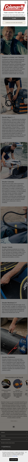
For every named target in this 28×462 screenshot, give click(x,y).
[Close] (25, 2)
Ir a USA (14, 18)
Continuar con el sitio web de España (14, 22)
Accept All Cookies (13, 459)
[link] (14, 8)
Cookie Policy (15, 456)
